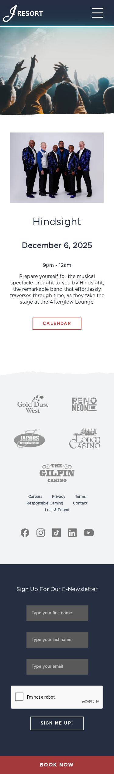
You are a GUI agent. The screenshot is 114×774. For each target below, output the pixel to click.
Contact (80, 503)
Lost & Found (57, 510)
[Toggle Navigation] (99, 13)
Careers (35, 496)
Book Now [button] (57, 764)
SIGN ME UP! (57, 723)
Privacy (58, 496)
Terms (80, 496)
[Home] (23, 13)
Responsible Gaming (44, 503)
